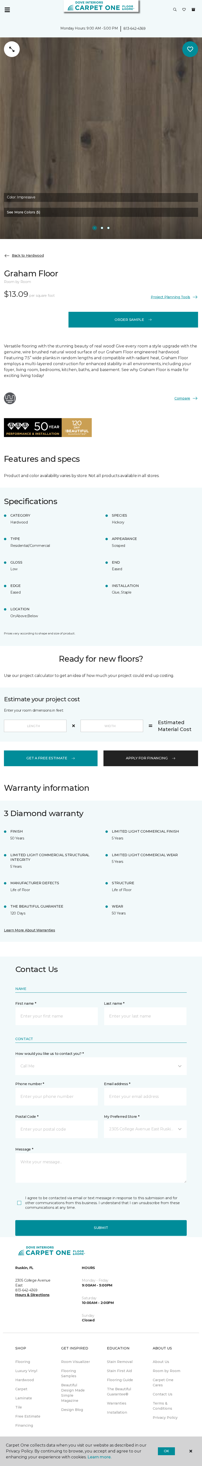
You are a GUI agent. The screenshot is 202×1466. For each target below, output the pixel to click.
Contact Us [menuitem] (162, 1394)
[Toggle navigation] (7, 10)
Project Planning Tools (170, 297)
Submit (101, 1228)
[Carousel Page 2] (102, 228)
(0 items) (193, 9)
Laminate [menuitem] (23, 1398)
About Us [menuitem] (161, 1362)
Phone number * (29, 1084)
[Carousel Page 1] (94, 228)
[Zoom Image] (12, 49)
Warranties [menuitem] (116, 1403)
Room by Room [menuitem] (166, 1371)
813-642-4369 (134, 28)
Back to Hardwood (28, 255)
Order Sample (129, 319)
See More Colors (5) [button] (23, 212)
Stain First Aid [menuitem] (119, 1371)
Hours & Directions (32, 1295)
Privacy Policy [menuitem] (165, 1417)
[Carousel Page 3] (108, 228)
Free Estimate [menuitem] (27, 1416)
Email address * (117, 1084)
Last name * (114, 1003)
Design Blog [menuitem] (72, 1409)
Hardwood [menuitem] (24, 1380)
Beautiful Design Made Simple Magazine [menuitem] (73, 1393)
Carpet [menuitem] (21, 1389)
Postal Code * (26, 1116)
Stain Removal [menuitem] (120, 1362)
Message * (24, 1149)
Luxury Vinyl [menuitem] (26, 1371)
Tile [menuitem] (18, 1407)
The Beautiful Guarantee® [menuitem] (119, 1391)
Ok (166, 1451)
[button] (175, 9)
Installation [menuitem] (117, 1412)
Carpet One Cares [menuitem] (163, 1382)
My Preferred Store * (121, 1116)
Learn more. (99, 1457)
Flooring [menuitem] (22, 1362)
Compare (182, 398)
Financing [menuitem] (24, 1425)
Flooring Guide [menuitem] (120, 1380)
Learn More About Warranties (29, 930)
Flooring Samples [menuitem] (68, 1373)
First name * (25, 1003)
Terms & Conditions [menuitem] (162, 1406)
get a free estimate (46, 758)
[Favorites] (184, 9)
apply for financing (147, 758)
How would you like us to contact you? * (49, 1053)
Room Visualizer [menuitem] (75, 1362)
